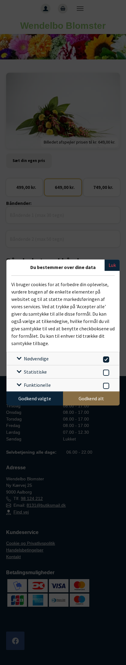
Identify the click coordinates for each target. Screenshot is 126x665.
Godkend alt (91, 398)
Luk (112, 265)
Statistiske (35, 372)
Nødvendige (36, 359)
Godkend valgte (34, 398)
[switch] (105, 358)
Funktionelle (37, 385)
